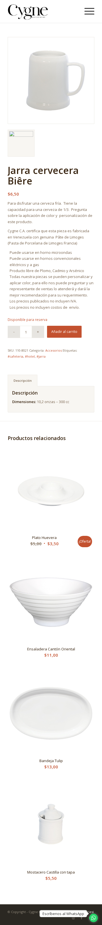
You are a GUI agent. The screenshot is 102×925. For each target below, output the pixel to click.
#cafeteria (15, 356)
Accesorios (53, 350)
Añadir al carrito (64, 331)
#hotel (30, 356)
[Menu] (86, 11)
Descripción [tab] (23, 380)
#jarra (41, 356)
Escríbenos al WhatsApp (63, 913)
